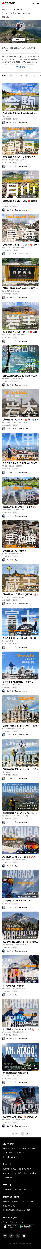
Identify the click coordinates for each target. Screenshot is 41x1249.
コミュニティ (7, 1152)
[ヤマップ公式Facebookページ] (5, 1235)
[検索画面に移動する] (33, 3)
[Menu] (27, 39)
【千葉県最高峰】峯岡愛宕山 (15, 1072)
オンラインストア (24, 1169)
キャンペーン (19, 1152)
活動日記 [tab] (7, 76)
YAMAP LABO (7, 1177)
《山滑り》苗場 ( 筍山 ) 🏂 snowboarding (21, 1116)
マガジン (6, 1173)
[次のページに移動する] (27, 1134)
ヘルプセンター (20, 1189)
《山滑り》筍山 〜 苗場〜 (13, 985)
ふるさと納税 (16, 1173)
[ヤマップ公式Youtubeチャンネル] (24, 1235)
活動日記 (6, 1148)
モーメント (16, 1148)
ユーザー (15, 9)
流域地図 (33, 1173)
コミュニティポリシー (11, 1206)
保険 (25, 1173)
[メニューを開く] (38, 3)
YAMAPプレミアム (9, 1169)
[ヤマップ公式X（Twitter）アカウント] (11, 1235)
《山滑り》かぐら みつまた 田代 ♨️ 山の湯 (21, 1029)
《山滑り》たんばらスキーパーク (17, 900)
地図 (24, 1148)
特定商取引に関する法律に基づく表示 (16, 1210)
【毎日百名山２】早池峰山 (14, 550)
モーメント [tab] (21, 76)
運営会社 (6, 1201)
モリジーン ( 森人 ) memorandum (16, 13)
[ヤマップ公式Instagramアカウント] (17, 1235)
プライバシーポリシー (29, 1201)
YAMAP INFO (7, 1189)
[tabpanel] (20, 607)
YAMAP (5, 9)
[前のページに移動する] (22, 1134)
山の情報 (31, 1148)
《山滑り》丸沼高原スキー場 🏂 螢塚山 (20, 941)
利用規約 (15, 1201)
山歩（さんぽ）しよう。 (11, 1157)
